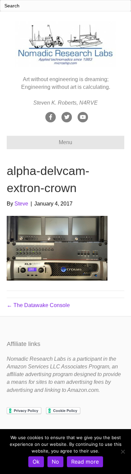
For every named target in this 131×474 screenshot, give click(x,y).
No (55, 461)
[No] (122, 451)
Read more (85, 461)
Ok (36, 461)
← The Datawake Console (38, 305)
